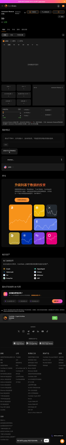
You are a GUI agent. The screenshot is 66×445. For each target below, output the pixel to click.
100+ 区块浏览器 (32, 390)
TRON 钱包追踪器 (5, 398)
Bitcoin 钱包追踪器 (5, 401)
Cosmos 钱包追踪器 (5, 387)
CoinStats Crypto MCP (34, 396)
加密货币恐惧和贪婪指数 (34, 373)
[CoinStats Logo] (10, 6)
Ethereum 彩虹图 (32, 371)
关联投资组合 (22, 200)
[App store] (19, 343)
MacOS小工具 (47, 360)
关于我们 (18, 382)
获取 (54, 318)
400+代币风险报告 (33, 393)
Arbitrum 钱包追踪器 (5, 382)
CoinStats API (19, 371)
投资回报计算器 (32, 360)
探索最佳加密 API (35, 295)
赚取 (1, 360)
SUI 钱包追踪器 (4, 404)
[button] (62, 87)
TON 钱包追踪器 (4, 396)
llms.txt (30, 398)
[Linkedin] (38, 332)
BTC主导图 (31, 382)
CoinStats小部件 (32, 376)
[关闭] (63, 1)
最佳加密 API (24, 301)
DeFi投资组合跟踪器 (5, 373)
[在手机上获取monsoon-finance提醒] (59, 12)
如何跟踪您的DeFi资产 (6, 425)
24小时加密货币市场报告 (35, 379)
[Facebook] (47, 332)
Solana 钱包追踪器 (5, 385)
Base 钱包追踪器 (5, 393)
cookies (25, 440)
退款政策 (61, 368)
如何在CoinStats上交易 (6, 431)
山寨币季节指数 (32, 385)
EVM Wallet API (32, 407)
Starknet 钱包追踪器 (6, 376)
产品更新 (18, 357)
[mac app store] (46, 343)
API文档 (18, 373)
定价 (17, 360)
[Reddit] (33, 332)
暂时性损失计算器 (33, 362)
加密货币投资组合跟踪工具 (7, 357)
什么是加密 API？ (11, 301)
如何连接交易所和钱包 (6, 423)
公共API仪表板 (20, 376)
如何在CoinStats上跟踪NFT (7, 437)
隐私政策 (61, 362)
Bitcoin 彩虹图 (32, 368)
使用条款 (61, 360)
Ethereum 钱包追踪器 (6, 390)
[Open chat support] (62, 441)
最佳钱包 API (35, 301)
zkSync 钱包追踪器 (5, 379)
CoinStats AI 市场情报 (6, 368)
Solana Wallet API (33, 404)
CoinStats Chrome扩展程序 (50, 357)
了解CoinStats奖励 (5, 434)
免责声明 (61, 357)
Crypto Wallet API (33, 401)
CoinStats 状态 (4, 439)
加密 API (56, 301)
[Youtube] (43, 332)
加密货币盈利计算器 (33, 357)
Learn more (41, 1)
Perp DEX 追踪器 (5, 407)
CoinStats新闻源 (20, 379)
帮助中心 (2, 420)
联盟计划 (2, 371)
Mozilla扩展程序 (47, 362)
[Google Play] (32, 343)
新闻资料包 (19, 362)
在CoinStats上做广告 (21, 368)
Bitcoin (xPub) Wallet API (35, 412)
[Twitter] (19, 332)
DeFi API (30, 410)
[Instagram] (23, 332)
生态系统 (2, 410)
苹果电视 (45, 365)
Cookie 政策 (62, 365)
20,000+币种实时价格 (34, 387)
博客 (1, 362)
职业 (17, 365)
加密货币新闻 (4, 365)
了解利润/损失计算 (5, 428)
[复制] (62, 87)
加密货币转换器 (32, 365)
